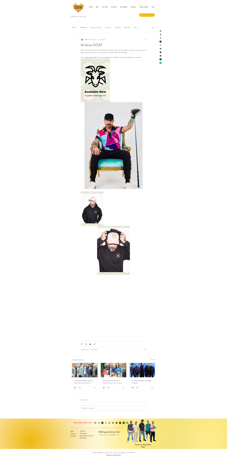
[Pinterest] (161, 56)
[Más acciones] (145, 40)
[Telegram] (161, 59)
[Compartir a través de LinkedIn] (90, 344)
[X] (106, 423)
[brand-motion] (161, 63)
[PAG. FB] (161, 38)
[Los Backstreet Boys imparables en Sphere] (142, 370)
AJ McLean (118, 27)
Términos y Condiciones (113, 455)
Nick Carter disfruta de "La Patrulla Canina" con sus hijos (112, 381)
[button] (153, 27)
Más (135, 27)
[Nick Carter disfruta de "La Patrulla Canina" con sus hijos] (113, 370)
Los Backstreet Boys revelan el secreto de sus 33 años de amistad (83, 381)
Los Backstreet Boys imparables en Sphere (142, 381)
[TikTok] (161, 34)
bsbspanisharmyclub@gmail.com (109, 435)
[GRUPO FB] (161, 42)
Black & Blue (127, 27)
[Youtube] (161, 52)
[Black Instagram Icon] (161, 31)
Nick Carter (108, 27)
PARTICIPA (83, 27)
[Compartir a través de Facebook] (81, 344)
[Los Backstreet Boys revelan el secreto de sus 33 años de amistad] (85, 370)
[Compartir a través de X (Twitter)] (86, 344)
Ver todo (153, 359)
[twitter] (161, 45)
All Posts (74, 27)
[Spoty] (161, 49)
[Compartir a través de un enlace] (94, 344)
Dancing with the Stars (96, 27)
